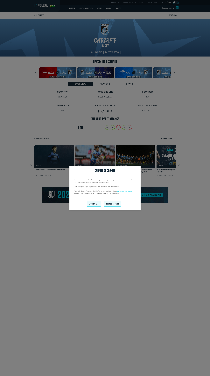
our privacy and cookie (124, 191)
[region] (105, 188)
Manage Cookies (112, 204)
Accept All (94, 204)
